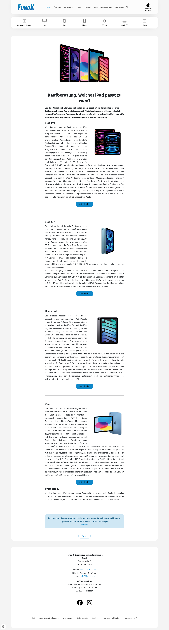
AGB (33, 617)
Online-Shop (119, 7)
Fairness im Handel (111, 617)
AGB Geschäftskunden (48, 617)
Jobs (79, 7)
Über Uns (57, 7)
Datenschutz (82, 617)
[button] (24, 22)
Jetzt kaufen (84, 203)
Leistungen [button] (68, 7)
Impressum (67, 617)
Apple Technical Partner (103, 7)
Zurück (84, 535)
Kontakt (88, 7)
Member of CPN (130, 617)
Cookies (95, 617)
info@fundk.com (88, 575)
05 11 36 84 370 (88, 569)
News (48, 7)
